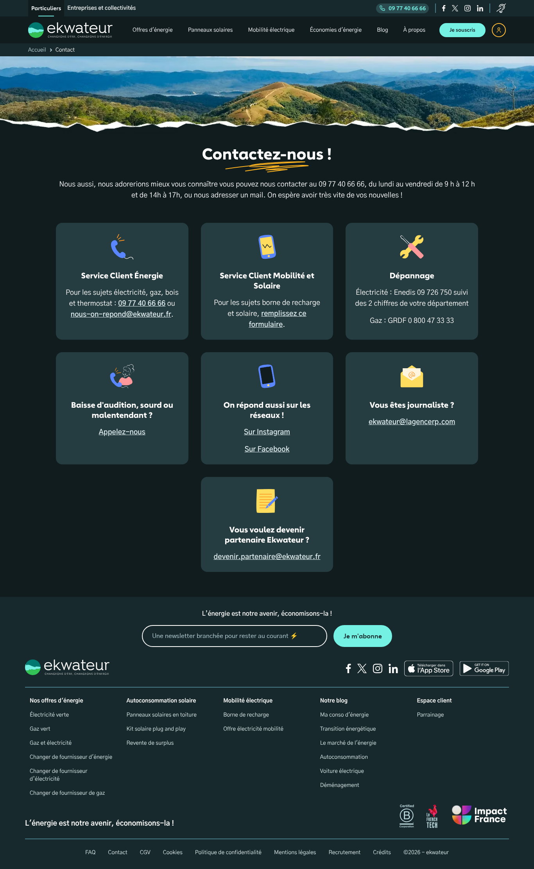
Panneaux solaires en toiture (162, 715)
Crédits (382, 852)
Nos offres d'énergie (56, 701)
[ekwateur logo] (70, 30)
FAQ (90, 852)
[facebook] (444, 8)
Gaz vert (40, 729)
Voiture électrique (342, 771)
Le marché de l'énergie (348, 743)
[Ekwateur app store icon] (428, 668)
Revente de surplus (150, 743)
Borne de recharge (246, 715)
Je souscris (462, 30)
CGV (145, 852)
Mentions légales (295, 852)
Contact (117, 852)
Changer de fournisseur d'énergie (71, 757)
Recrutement (344, 852)
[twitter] (455, 8)
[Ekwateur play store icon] (484, 668)
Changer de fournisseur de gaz (67, 793)
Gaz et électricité (51, 743)
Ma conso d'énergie (344, 715)
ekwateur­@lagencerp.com (412, 422)
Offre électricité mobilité (253, 729)
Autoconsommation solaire (161, 701)
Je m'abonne (363, 636)
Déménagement (339, 785)
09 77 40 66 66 (407, 8)
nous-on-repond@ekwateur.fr (121, 314)
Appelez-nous (122, 432)
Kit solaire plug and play (156, 729)
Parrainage (430, 715)
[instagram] (467, 8)
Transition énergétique (348, 729)
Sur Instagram (267, 432)
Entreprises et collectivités (101, 8)
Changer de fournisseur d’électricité (58, 775)
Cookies (173, 852)
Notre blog (334, 701)
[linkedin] (480, 8)
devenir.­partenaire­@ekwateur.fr (266, 557)
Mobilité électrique (247, 701)
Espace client (434, 701)
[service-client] (501, 8)
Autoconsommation (344, 757)
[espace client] (499, 30)
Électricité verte (49, 715)
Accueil (37, 50)
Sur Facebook (267, 449)
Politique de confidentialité (228, 852)
